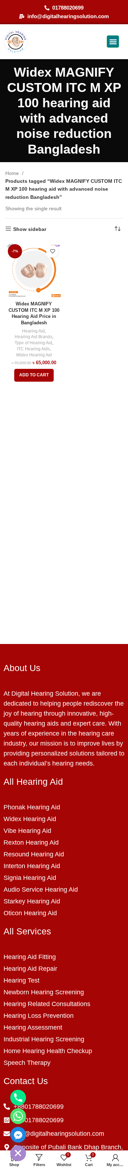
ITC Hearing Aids (33, 348)
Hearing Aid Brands (33, 336)
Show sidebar (29, 229)
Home (12, 173)
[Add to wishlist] (52, 251)
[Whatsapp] (18, 1116)
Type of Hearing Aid (33, 342)
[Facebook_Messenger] (18, 1135)
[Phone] (18, 1097)
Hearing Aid (33, 331)
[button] (113, 41)
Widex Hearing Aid (34, 354)
